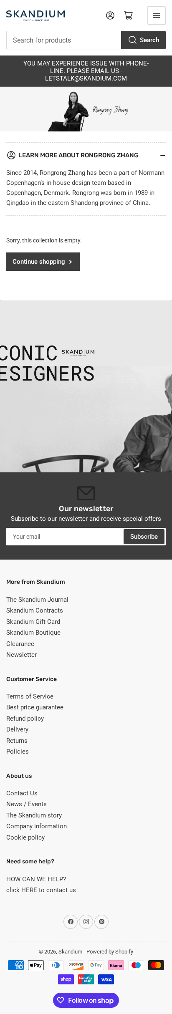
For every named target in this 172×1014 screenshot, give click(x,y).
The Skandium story (34, 815)
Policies (17, 751)
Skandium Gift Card (33, 622)
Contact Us (22, 793)
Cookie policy (25, 837)
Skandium (70, 951)
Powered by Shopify (109, 951)
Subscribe (144, 536)
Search (149, 40)
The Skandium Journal (37, 599)
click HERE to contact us (41, 890)
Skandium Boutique (33, 632)
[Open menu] (156, 15)
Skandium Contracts (34, 610)
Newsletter (21, 654)
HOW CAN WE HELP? (36, 879)
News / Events (26, 804)
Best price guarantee (34, 707)
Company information (36, 826)
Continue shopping (39, 261)
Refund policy (25, 718)
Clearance (20, 644)
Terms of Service (29, 696)
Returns (17, 740)
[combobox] (86, 40)
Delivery (17, 729)
